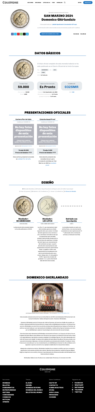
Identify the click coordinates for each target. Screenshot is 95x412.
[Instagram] (72, 387)
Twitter (78, 392)
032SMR (71, 87)
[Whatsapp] (72, 385)
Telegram (79, 390)
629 (73, 92)
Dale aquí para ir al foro (27, 146)
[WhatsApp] (21, 34)
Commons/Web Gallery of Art (63, 313)
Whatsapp (79, 385)
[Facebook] (12, 34)
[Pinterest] (18, 34)
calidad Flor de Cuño (24, 159)
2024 (55, 69)
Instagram (79, 387)
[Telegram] (27, 34)
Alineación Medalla (71, 191)
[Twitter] (15, 34)
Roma (43, 72)
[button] (64, 2)
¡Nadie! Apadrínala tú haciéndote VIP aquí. (64, 24)
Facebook (79, 383)
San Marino (45, 69)
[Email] (24, 34)
